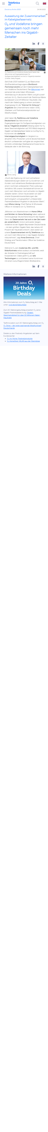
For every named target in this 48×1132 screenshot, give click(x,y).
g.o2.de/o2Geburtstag (17, 305)
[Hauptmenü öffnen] (3, 3)
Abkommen (35, 89)
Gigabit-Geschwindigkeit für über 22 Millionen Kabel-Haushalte (21, 315)
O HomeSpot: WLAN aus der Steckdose (23, 341)
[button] (34, 43)
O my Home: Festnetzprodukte (20, 338)
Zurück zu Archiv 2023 (13, 9)
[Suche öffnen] (37, 3)
